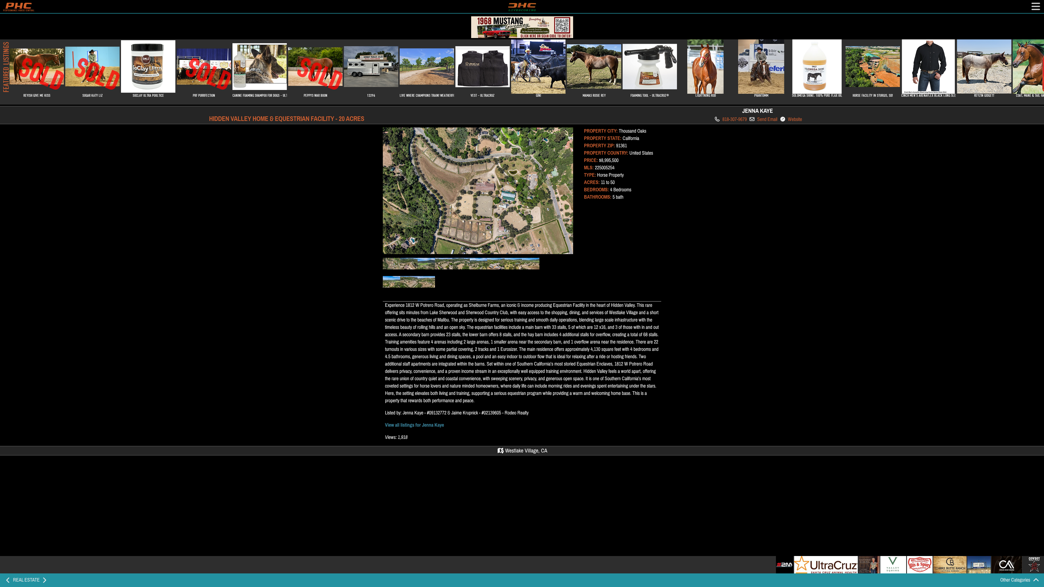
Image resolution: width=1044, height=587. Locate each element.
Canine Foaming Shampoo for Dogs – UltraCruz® (259, 95)
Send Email (766, 119)
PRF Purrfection (206, 74)
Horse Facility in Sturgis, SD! (873, 95)
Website (794, 119)
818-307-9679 (734, 119)
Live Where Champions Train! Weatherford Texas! (427, 95)
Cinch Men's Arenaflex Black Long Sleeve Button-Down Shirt (928, 95)
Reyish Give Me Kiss (39, 74)
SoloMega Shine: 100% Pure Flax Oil (817, 95)
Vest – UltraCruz (483, 95)
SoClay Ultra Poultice (148, 95)
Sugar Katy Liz (95, 74)
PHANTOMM (761, 95)
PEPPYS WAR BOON (318, 74)
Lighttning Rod (705, 95)
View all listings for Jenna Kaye (415, 425)
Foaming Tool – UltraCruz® (649, 95)
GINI (538, 95)
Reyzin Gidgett (984, 95)
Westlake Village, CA (525, 450)
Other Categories (1015, 580)
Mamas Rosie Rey (594, 95)
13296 (371, 95)
